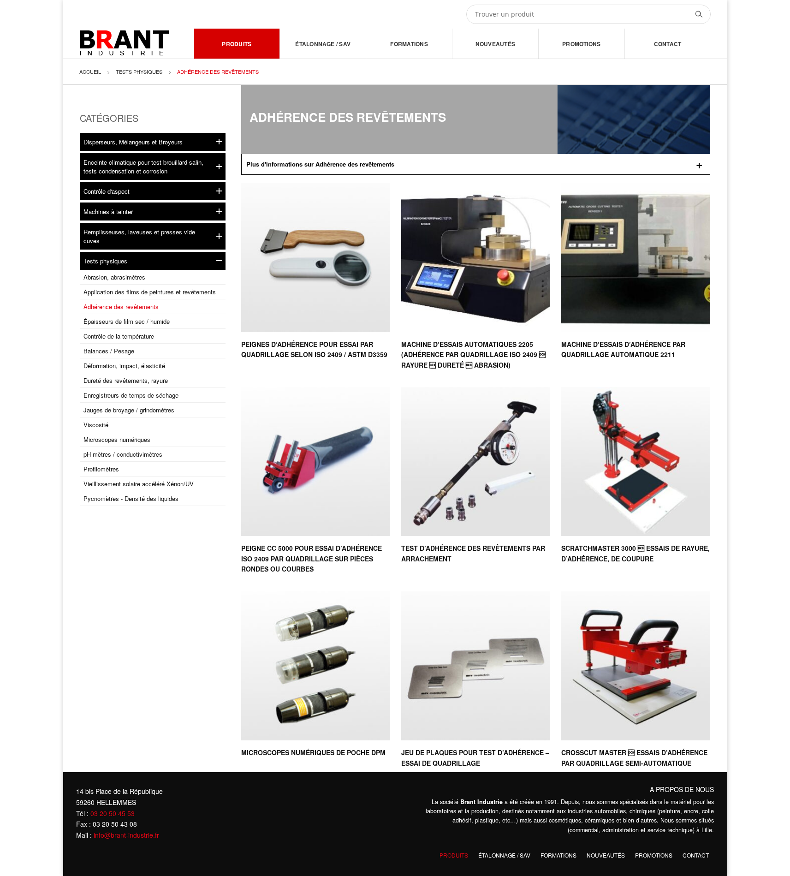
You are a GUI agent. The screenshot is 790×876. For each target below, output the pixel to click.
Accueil (90, 71)
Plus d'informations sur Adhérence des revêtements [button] (320, 164)
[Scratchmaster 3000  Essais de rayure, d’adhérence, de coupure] (635, 461)
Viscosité (95, 424)
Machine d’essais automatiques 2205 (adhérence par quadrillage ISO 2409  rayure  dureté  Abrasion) (473, 354)
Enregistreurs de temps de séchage (130, 395)
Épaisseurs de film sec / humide (126, 321)
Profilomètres (101, 469)
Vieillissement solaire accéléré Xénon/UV (138, 483)
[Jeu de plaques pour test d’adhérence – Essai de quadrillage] (475, 665)
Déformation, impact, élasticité (124, 365)
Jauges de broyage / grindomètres (128, 409)
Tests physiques (139, 71)
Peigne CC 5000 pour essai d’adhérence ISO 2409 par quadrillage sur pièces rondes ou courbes (311, 558)
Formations (409, 44)
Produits (236, 44)
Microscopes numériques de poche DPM (313, 752)
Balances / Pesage (108, 350)
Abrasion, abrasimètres (114, 277)
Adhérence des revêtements (121, 306)
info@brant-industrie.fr (126, 835)
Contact (668, 44)
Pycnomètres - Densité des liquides (130, 498)
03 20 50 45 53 (112, 813)
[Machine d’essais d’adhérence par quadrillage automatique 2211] (635, 257)
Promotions (581, 44)
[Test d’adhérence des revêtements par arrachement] (475, 461)
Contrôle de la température (118, 336)
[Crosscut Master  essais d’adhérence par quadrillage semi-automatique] (635, 665)
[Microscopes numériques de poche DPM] (315, 665)
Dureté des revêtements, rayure (125, 380)
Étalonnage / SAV (322, 44)
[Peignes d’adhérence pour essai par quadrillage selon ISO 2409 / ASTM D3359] (315, 257)
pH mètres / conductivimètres (122, 454)
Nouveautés (495, 44)
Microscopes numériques (116, 439)
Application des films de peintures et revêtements (149, 291)
